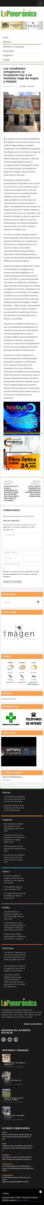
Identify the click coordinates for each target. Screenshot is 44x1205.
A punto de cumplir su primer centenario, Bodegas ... (13, 1098)
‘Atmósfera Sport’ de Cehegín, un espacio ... (14, 1116)
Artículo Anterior (11, 491)
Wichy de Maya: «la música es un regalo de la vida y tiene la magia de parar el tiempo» (15, 968)
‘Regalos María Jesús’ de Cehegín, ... (12, 1081)
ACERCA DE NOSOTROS (33, 1024)
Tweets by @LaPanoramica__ (12, 777)
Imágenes (8, 55)
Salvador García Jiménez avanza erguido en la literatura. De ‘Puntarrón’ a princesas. (15, 936)
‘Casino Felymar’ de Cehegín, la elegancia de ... (15, 1063)
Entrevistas (8, 51)
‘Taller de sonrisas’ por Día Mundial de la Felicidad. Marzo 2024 (15, 849)
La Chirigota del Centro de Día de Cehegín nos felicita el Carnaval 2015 (15, 896)
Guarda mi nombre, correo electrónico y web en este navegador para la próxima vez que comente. (21, 574)
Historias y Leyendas (13, 46)
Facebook (23, 86)
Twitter (32, 86)
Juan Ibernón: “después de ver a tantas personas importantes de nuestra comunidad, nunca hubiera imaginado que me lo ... (15, 957)
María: (4, 1132)
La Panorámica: (7, 1175)
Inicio (5, 37)
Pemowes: (6, 1155)
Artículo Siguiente (32, 489)
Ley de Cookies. (23, 1200)
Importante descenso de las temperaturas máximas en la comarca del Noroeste (14, 808)
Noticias (7, 42)
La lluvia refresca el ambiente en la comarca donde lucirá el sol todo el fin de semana (14, 799)
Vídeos (6, 59)
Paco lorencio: (7, 1164)
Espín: (4, 1144)
